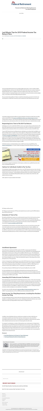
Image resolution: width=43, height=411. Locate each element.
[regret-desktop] (21, 161)
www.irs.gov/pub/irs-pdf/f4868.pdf (10, 135)
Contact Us (4, 394)
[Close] (30, 1)
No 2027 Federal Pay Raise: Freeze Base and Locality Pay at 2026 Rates (15, 385)
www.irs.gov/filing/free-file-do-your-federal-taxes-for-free (25, 118)
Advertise (4, 396)
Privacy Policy (4, 403)
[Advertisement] (21, 23)
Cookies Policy (4, 404)
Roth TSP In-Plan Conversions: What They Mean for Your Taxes (13, 389)
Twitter (3, 400)
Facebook (4, 399)
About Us (3, 393)
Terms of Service (5, 402)
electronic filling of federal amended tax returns (27, 289)
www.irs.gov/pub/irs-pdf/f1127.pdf (15, 223)
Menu (22, 13)
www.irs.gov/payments (6, 145)
